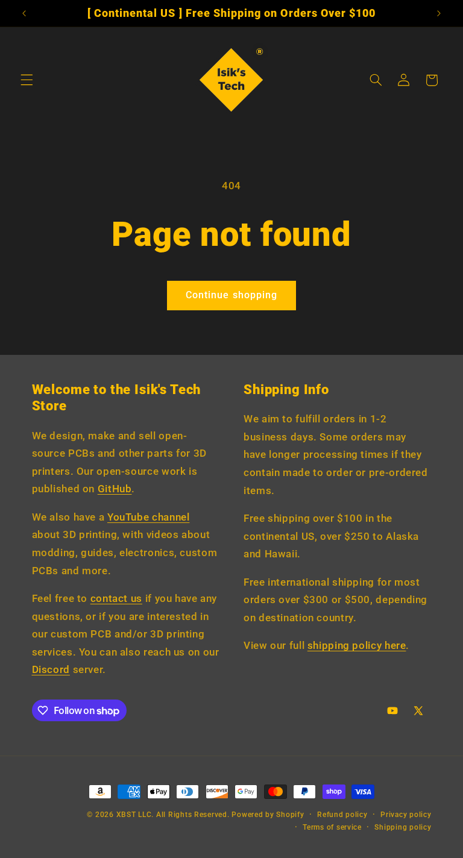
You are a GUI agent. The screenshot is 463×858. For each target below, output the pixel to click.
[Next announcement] (439, 13)
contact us (116, 598)
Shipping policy (402, 827)
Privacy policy (405, 814)
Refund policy (342, 814)
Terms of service (332, 827)
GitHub (115, 489)
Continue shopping (231, 295)
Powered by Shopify (268, 814)
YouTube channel (148, 517)
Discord (51, 669)
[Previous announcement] (24, 13)
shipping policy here (356, 645)
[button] (26, 80)
